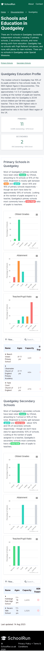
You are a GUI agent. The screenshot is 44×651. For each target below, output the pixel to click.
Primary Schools (7, 63)
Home (3, 12)
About (31, 4)
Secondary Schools (24, 63)
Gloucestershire (17, 12)
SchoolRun (9, 4)
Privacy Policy (24, 643)
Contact (39, 4)
